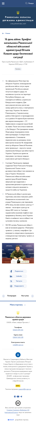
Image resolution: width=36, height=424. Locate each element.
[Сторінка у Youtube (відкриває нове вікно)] (18, 396)
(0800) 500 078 (18, 337)
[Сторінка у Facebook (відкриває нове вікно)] (15, 396)
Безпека (18, 69)
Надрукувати (19, 286)
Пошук (31, 3)
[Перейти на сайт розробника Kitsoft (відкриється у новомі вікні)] (11, 420)
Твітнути (19, 281)
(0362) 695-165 (18, 330)
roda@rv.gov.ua (18, 345)
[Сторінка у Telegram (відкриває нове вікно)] (21, 396)
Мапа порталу (16, 305)
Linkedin (19, 276)
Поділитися (19, 271)
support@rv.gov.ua (24, 389)
